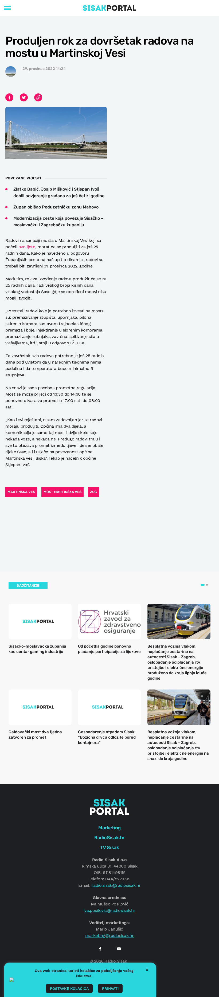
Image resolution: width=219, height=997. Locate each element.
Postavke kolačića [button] (69, 988)
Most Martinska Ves (62, 492)
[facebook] (100, 949)
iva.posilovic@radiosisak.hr (109, 910)
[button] (203, 585)
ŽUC (93, 492)
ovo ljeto (27, 246)
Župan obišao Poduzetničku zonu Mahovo (56, 207)
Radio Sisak (115, 961)
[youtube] (119, 949)
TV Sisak (109, 847)
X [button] (147, 970)
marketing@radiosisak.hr (109, 935)
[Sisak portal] (109, 8)
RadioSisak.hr (109, 838)
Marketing (109, 828)
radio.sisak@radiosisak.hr (116, 885)
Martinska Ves (21, 492)
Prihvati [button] (110, 988)
